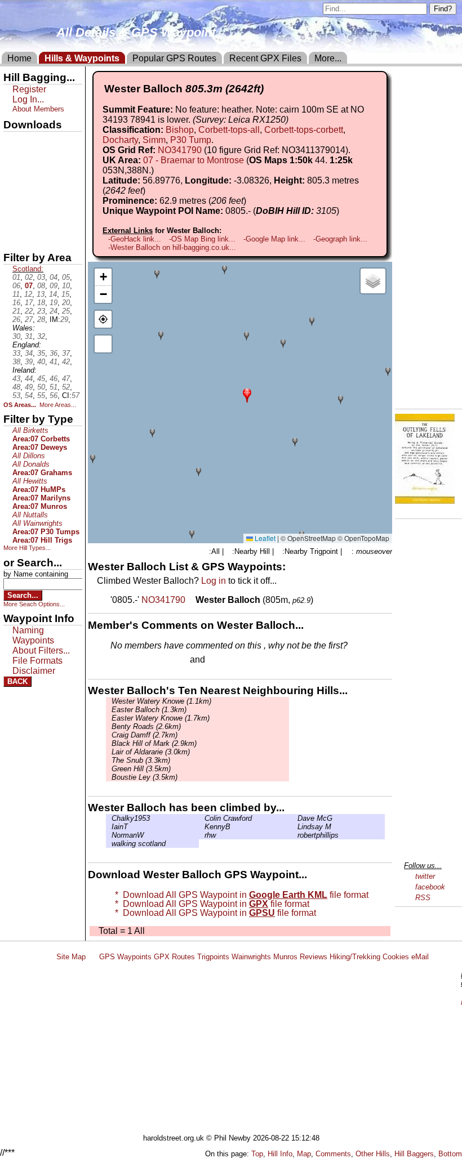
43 (16, 378)
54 (29, 395)
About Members (38, 109)
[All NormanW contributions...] (109, 835)
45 (41, 378)
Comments (333, 1154)
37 (66, 353)
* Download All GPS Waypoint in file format (239, 895)
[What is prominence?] (251, 200)
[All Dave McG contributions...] (294, 818)
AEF (13, 217)
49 (29, 387)
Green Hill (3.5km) (141, 768)
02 (29, 277)
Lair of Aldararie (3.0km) (151, 752)
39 (29, 361)
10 (66, 285)
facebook (430, 887)
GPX (13, 141)
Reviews (313, 957)
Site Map (71, 957)
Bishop (180, 130)
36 (53, 353)
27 (29, 319)
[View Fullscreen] (103, 344)
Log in (213, 580)
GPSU (15, 179)
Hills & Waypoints (82, 58)
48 (16, 387)
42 (66, 361)
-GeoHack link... (134, 239)
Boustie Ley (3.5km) (144, 777)
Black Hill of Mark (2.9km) (154, 743)
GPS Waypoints (125, 957)
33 (16, 353)
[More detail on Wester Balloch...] (192, 600)
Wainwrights (251, 957)
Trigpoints (213, 957)
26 (16, 319)
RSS (422, 897)
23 (41, 311)
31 (29, 336)
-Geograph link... (340, 239)
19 (53, 302)
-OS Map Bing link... (202, 239)
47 (66, 378)
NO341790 (180, 150)
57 (75, 395)
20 (66, 302)
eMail (420, 957)
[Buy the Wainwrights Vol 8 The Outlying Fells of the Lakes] (425, 501)
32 (41, 336)
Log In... (230, 660)
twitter (425, 876)
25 (66, 311)
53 (16, 395)
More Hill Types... (27, 547)
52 (66, 387)
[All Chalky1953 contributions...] (109, 818)
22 (29, 311)
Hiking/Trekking (355, 957)
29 (64, 319)
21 (16, 311)
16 (16, 302)
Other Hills (373, 1154)
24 (53, 311)
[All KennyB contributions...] (202, 826)
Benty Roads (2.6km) (146, 726)
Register (29, 89)
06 (16, 285)
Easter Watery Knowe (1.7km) (161, 718)
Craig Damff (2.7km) (144, 735)
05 (66, 277)
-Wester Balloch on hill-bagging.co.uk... (172, 247)
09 (53, 285)
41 (53, 361)
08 (41, 285)
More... (327, 58)
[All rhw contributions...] (202, 835)
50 (41, 387)
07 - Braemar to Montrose (193, 160)
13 (41, 294)
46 (53, 378)
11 (16, 294)
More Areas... (57, 404)
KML (13, 198)
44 (29, 378)
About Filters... (41, 650)
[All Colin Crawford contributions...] (202, 818)
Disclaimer (33, 671)
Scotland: (27, 269)
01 (16, 277)
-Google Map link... (274, 239)
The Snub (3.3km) (141, 760)
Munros (285, 957)
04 (53, 277)
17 (29, 302)
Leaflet (264, 538)
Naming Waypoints (33, 635)
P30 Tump (190, 140)
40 (41, 361)
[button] (247, 394)
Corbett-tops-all (229, 130)
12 (28, 294)
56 (53, 395)
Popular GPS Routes (174, 58)
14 (53, 294)
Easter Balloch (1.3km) (149, 709)
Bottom (450, 1154)
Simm (154, 140)
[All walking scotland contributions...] (109, 843)
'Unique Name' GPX (39, 160)
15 (65, 294)
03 (41, 277)
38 (16, 361)
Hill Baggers (414, 1154)
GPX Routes (174, 957)
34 (29, 353)
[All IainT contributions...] (109, 826)
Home (19, 58)
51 (53, 387)
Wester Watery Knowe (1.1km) (161, 701)
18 (41, 302)
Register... (138, 660)
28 (41, 319)
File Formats (37, 660)
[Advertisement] (256, 1049)
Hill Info (280, 1154)
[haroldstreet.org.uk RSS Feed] (92, 957)
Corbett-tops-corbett (303, 130)
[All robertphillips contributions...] (294, 835)
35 (41, 353)
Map (304, 1154)
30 (16, 336)
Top (257, 1154)
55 (41, 395)
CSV (13, 237)
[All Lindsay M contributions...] (294, 826)
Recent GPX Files (265, 58)
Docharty (120, 140)
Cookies (396, 957)
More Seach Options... (34, 604)
